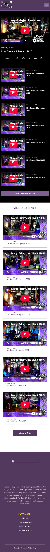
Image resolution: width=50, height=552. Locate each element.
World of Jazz (25, 526)
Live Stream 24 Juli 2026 (35, 160)
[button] (46, 5)
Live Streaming (25, 522)
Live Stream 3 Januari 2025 (16, 51)
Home (25, 518)
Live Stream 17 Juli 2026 (35, 177)
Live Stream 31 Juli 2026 (35, 143)
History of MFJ (25, 530)
